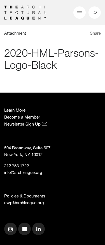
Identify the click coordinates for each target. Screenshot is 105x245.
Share (95, 33)
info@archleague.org (23, 172)
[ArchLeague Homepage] (25, 12)
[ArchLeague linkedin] (39, 230)
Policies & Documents (24, 195)
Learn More (14, 109)
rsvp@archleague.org (24, 202)
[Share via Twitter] (79, 33)
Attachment (15, 33)
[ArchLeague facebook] (25, 230)
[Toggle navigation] (79, 12)
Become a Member (22, 116)
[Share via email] (70, 33)
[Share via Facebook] (85, 33)
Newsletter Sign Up (23, 123)
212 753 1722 (16, 165)
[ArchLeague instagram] (11, 230)
